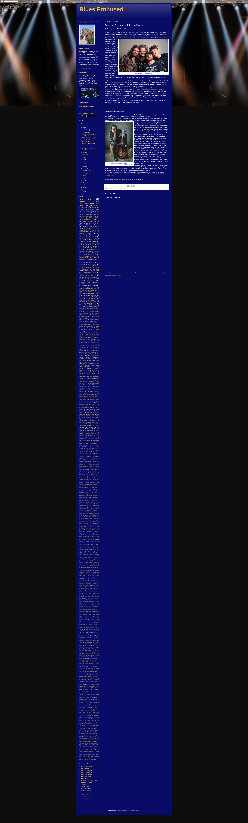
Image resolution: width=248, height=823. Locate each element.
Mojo (89, 617)
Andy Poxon (91, 451)
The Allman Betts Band (88, 420)
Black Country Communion (87, 466)
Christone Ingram (90, 280)
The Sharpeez (82, 725)
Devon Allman (94, 510)
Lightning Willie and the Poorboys (88, 588)
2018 (82, 182)
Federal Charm (82, 526)
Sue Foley (92, 689)
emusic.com (96, 757)
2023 (82, 125)
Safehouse (93, 342)
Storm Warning (95, 687)
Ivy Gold (97, 551)
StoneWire (87, 687)
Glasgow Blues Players (87, 790)
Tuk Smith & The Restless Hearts (88, 743)
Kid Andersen (83, 287)
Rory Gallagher (88, 293)
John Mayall (88, 331)
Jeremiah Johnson (89, 559)
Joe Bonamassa (86, 203)
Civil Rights (86, 490)
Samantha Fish (86, 201)
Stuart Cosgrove (84, 689)
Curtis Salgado (95, 314)
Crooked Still (82, 498)
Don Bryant (83, 513)
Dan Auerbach (95, 498)
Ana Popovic (83, 275)
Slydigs (89, 676)
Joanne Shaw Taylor (85, 266)
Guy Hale (90, 539)
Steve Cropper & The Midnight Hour (88, 682)
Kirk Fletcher (95, 267)
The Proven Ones (85, 349)
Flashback (90, 214)
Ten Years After (88, 699)
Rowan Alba (88, 652)
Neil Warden (96, 335)
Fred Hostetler (87, 529)
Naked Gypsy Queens (84, 622)
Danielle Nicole (89, 248)
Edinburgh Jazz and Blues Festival (88, 371)
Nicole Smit (92, 402)
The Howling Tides (122, 188)
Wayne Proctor (83, 243)
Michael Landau (83, 611)
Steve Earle (82, 684)
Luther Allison (82, 394)
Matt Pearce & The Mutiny (92, 334)
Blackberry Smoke (88, 467)
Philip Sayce (87, 406)
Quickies (111, 188)
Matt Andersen (95, 288)
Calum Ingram (84, 362)
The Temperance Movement (89, 272)
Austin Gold (93, 275)
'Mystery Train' (87, 440)
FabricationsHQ (85, 786)
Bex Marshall (96, 461)
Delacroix (81, 510)
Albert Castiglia (88, 211)
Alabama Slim (84, 443)
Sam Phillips (82, 661)
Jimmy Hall (96, 562)
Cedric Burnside (90, 482)
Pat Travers (84, 630)
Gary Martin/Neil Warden (87, 533)
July (84, 159)
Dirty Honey (96, 511)
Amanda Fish (82, 450)
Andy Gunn (91, 355)
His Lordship (96, 546)
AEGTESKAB (96, 440)
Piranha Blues (95, 406)
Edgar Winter (89, 518)
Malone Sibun (82, 396)
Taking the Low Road (84, 345)
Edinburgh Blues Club (87, 782)
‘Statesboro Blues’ (139, 150)
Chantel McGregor (93, 484)
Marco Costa (96, 601)
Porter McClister (93, 634)
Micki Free (86, 612)
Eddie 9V (81, 319)
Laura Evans (85, 586)
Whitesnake (93, 305)
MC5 (96, 598)
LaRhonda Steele (95, 388)
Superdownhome (93, 691)
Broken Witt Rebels (94, 360)
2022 (82, 128)
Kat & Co (92, 575)
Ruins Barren (92, 653)
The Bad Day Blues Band (85, 700)
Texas (96, 699)
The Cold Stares (91, 422)
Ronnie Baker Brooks (91, 412)
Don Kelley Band (92, 513)
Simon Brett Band (83, 673)
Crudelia (89, 498)
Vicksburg (81, 437)
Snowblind (95, 676)
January (85, 173)
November (85, 132)
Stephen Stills (93, 681)
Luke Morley (87, 596)
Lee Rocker (94, 586)
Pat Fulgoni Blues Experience (92, 629)
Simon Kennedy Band (84, 674)
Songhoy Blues (85, 417)
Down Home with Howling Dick (89, 780)
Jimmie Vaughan (88, 562)
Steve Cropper (95, 419)
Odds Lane (94, 627)
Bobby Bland (85, 474)
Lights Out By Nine (83, 590)
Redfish (86, 270)
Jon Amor (90, 570)
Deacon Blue (84, 507)
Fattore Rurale (93, 524)
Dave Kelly (83, 366)
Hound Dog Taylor (89, 380)
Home (137, 273)
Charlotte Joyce (93, 485)
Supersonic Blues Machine (86, 692)
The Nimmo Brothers (94, 347)
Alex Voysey (90, 445)
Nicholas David (82, 625)
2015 (82, 189)
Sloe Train (83, 676)
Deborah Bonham (85, 508)
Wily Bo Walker (91, 230)
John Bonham (91, 567)
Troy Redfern (83, 274)
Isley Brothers (90, 551)
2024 (82, 123)
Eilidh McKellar (82, 373)
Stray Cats (82, 300)
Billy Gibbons (90, 308)
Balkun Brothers (90, 357)
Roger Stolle (87, 648)
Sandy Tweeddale (89, 663)
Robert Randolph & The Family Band (88, 645)
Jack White (86, 554)
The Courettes (91, 423)
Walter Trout (93, 274)
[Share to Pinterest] (134, 186)
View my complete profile (86, 68)
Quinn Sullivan (83, 339)
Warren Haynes (92, 437)
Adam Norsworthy (85, 441)
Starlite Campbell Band (85, 238)
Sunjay (115, 188)
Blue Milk (85, 358)
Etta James (92, 523)
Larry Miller (88, 585)
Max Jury (95, 609)
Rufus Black (84, 653)
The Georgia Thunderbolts (89, 710)
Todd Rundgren (82, 735)
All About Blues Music (86, 766)
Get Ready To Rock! (86, 788)
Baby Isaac (88, 456)
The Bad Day (90, 300)
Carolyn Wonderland (94, 311)
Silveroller (88, 415)
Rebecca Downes (83, 340)
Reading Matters (94, 290)
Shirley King (94, 671)
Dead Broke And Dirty (94, 507)
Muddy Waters (83, 402)
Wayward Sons (83, 305)
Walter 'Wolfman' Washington (86, 748)
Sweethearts (91, 695)
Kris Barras (81, 583)
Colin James (94, 492)
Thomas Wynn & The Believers (87, 730)
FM (87, 524)
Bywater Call (88, 479)
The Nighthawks (85, 717)
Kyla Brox (86, 388)
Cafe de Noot (96, 479)
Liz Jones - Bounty (87, 141)
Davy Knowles (95, 316)
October (85, 152)
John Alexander (83, 567)
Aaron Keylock (93, 350)
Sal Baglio (86, 660)
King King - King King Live (88, 76)
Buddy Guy (87, 310)
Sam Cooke (94, 660)
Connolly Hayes (83, 494)
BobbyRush (94, 474)
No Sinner (90, 625)
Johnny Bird (94, 568)
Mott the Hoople (95, 619)
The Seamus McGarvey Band (90, 723)
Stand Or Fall (87, 679)
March (84, 168)
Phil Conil (95, 632)
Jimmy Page (90, 564)
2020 (82, 178)
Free (87, 375)
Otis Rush (81, 629)
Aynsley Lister (83, 277)
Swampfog (83, 695)
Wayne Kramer (90, 749)
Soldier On (81, 678)
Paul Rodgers (93, 337)
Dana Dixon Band (93, 500)
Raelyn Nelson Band (84, 635)
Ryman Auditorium (92, 658)
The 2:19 (95, 345)
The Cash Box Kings (92, 707)
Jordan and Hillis (91, 572)
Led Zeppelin (85, 269)
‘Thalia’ (152, 37)
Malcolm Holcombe (92, 394)
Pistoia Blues (84, 407)
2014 (82, 191)
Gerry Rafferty (88, 534)
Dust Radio (89, 516)
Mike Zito (83, 206)
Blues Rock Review (86, 776)
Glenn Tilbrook (84, 536)
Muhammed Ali (94, 621)
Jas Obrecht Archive (86, 794)
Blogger (138, 810)
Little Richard (92, 593)
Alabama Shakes (95, 441)
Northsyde (88, 627)
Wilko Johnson (95, 752)
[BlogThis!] (128, 186)
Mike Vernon (96, 614)
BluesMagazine (82, 472)
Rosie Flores (82, 414)
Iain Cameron (85, 48)
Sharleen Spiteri (86, 671)
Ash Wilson (88, 244)
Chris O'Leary (90, 489)
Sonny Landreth (95, 417)
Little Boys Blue (93, 591)
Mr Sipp (95, 401)
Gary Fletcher (89, 531)
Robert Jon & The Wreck (89, 226)
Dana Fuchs (82, 502)
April (84, 166)
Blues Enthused (101, 9)
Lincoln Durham (93, 590)
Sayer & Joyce (90, 414)
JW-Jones (96, 284)
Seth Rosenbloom (88, 669)
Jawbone (83, 285)
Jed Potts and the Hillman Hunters (89, 215)
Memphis (83, 335)
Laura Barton (96, 585)
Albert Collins (82, 445)
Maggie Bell (82, 599)
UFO (86, 744)
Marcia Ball (88, 601)
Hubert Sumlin (87, 549)
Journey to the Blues (87, 332)
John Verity (86, 568)
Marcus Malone (94, 225)
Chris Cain (92, 362)
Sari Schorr (94, 236)
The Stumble (96, 349)
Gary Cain (81, 531)
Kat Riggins (87, 386)
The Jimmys (92, 713)
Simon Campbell (93, 673)
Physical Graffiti (83, 634)
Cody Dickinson (85, 314)
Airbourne (81, 352)
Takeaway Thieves (89, 697)
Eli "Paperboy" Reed (91, 520)
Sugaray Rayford (91, 241)
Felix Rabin (91, 526)
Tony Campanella (90, 738)
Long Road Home (88, 595)
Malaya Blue (91, 599)
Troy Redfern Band (85, 741)
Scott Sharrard (84, 666)
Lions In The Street (83, 591)
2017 (82, 185)
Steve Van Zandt (91, 298)
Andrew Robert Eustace (91, 306)
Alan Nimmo (82, 256)
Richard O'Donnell (85, 639)
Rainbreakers (93, 339)
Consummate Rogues (86, 497)
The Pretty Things (89, 720)
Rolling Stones (83, 342)
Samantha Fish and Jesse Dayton (88, 344)
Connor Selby (96, 495)
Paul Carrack (92, 630)
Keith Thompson (88, 577)
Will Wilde (83, 754)
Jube (98, 572)
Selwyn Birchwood (91, 295)
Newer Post (108, 273)
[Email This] (126, 186)
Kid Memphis (84, 578)
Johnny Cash (88, 384)
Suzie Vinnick (96, 694)
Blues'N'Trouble (83, 360)
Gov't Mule (90, 322)
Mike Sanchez (94, 612)
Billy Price (90, 464)
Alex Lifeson (90, 353)
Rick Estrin (94, 340)
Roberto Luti (82, 647)
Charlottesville (82, 487)
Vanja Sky (85, 746)
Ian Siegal (85, 207)
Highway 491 (88, 546)
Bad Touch (82, 308)
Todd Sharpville (91, 735)
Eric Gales (92, 235)
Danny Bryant (95, 365)
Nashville (93, 622)
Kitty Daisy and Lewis (92, 582)
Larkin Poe (81, 585)
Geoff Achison (87, 321)
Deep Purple (94, 508)
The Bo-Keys (89, 705)
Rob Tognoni (90, 409)
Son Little (89, 678)
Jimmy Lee (83, 564)
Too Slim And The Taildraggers (92, 739)
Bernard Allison (87, 461)
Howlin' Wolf (87, 324)
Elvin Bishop (90, 319)
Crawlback (95, 497)
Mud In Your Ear (85, 621)
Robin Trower (89, 410)
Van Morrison (84, 350)
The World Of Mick (92, 728)
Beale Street (96, 456)
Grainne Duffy (89, 537)
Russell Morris (91, 655)
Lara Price (95, 583)
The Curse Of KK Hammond (85, 709)
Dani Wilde (87, 365)
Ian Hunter (89, 262)
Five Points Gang (91, 528)
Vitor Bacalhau (93, 746)
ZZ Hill (93, 756)
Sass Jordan (87, 665)
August (85, 157)
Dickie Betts (89, 511)
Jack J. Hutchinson (89, 381)
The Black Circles (88, 702)
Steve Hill (90, 253)
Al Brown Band (90, 352)
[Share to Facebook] (132, 186)
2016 (82, 187)
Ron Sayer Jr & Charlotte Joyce (86, 650)
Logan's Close (93, 287)
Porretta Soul (93, 407)
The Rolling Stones (88, 430)
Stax (87, 681)
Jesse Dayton (89, 326)
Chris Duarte (82, 489)
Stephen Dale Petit (85, 419)
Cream (89, 363)
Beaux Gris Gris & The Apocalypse (89, 458)
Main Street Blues (84, 288)
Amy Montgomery (93, 450)
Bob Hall (97, 472)
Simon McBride (95, 674)
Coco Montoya (84, 492)
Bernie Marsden (83, 231)
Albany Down (94, 443)
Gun (96, 537)
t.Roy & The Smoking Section (87, 759)
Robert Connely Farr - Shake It (90, 146)
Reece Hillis (82, 409)
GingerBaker (96, 534)
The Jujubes (91, 427)
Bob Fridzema (88, 246)
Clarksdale (96, 313)
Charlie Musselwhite (86, 313)
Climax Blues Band (94, 490)
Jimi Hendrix (87, 383)
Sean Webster (84, 228)
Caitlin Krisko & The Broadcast (89, 480)
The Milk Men (82, 347)
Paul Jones (92, 404)
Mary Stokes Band (87, 609)
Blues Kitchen (93, 471)
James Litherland (88, 557)
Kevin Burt (96, 577)
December (85, 130)
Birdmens (97, 464)
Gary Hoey (90, 376)
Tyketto (81, 744)
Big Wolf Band (82, 464)
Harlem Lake (91, 542)
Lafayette (88, 583)
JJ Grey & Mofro (91, 552)
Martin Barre (82, 397)
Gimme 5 (96, 219)
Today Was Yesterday (92, 733)
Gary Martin (96, 531)
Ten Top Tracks (95, 270)
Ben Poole (91, 256)
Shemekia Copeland (85, 297)
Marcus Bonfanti (93, 396)
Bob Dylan (90, 472)
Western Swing (90, 751)
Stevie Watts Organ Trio (91, 686)
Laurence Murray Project (90, 391)
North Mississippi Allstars (87, 800)
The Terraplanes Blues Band (88, 726)
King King (85, 199)
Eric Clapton (92, 373)
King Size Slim (91, 580)
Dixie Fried (94, 368)
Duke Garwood (83, 370)
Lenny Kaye (82, 393)
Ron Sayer (94, 648)
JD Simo (83, 552)
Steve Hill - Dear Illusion (88, 143)
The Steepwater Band (93, 725)
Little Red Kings (83, 593)
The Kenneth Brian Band (93, 715)
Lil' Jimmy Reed (92, 393)
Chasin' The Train (92, 487)
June (84, 161)
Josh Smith (96, 331)
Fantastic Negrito (94, 259)
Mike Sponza (88, 614)
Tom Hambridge (88, 432)
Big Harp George (85, 463)
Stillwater (81, 687)
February (85, 170)
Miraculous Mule (90, 399)
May (84, 164)
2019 (82, 180)
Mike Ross (84, 290)
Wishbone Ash (82, 438)
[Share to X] (130, 186)
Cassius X (81, 482)
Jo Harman (89, 329)
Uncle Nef (91, 744)
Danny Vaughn (87, 505)
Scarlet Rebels (95, 665)
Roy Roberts (96, 652)
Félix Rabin (94, 529)
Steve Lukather (90, 684)
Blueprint (87, 469)
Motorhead (87, 619)
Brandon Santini (83, 477)
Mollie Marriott (87, 401)
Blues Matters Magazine (87, 774)
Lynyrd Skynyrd (88, 598)
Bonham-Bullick (82, 476)
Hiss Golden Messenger (87, 547)
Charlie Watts (82, 485)
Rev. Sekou (96, 637)
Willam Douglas (90, 754)
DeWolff (83, 318)
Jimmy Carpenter (92, 285)
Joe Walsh (94, 565)
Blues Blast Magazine (86, 772)
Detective (87, 510)
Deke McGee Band (92, 366)
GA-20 (92, 375)
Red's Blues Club (88, 637)
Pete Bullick (88, 632)
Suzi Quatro (87, 694)
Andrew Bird (82, 451)
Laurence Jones (83, 236)
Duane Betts (89, 515)
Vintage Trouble (92, 303)
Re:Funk (93, 635)
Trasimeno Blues (92, 435)
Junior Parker (84, 573)
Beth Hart (92, 277)
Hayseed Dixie (89, 544)
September (86, 154)
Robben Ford (84, 292)
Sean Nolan (82, 668)
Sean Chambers (93, 666)
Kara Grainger (93, 573)
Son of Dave (96, 415)
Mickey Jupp (91, 611)
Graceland (92, 536)
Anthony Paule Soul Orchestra (86, 454)
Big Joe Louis (94, 463)
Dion (88, 318)
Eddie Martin (93, 370)
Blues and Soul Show (86, 770)
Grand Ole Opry (90, 378)
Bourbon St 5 (93, 476)
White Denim (87, 752)
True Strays (94, 741)
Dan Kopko (84, 500)
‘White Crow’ (161, 93)
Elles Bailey (95, 209)
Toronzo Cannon (92, 254)
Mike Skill (81, 614)
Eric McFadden (84, 523)
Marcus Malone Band (90, 604)
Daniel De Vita (90, 503)
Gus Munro (82, 539)
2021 (82, 175)
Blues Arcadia (94, 469)
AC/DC (81, 306)
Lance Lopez (84, 389)
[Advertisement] (137, 256)
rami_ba (127, 810)
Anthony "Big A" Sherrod (91, 453)
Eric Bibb (97, 521)
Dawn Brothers (95, 505)
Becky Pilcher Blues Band (85, 459)
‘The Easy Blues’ (145, 129)
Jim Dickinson (86, 560)
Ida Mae (83, 551)
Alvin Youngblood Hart (91, 448)
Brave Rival (91, 477)
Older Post (165, 273)
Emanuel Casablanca (88, 521)
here (141, 106)
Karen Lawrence (83, 575)
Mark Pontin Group (89, 606)
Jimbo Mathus (92, 264)
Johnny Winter (82, 570)
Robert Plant (94, 643)
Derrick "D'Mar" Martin (84, 368)
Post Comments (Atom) (118, 275)
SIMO (80, 660)
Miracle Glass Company (86, 616)
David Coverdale (85, 316)
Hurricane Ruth (95, 549)
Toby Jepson (90, 731)
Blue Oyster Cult (93, 358)
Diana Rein (81, 511)
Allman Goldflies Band (90, 446)
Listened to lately (87, 221)
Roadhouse (87, 642)
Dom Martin (94, 318)
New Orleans (84, 337)
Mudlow (89, 335)
